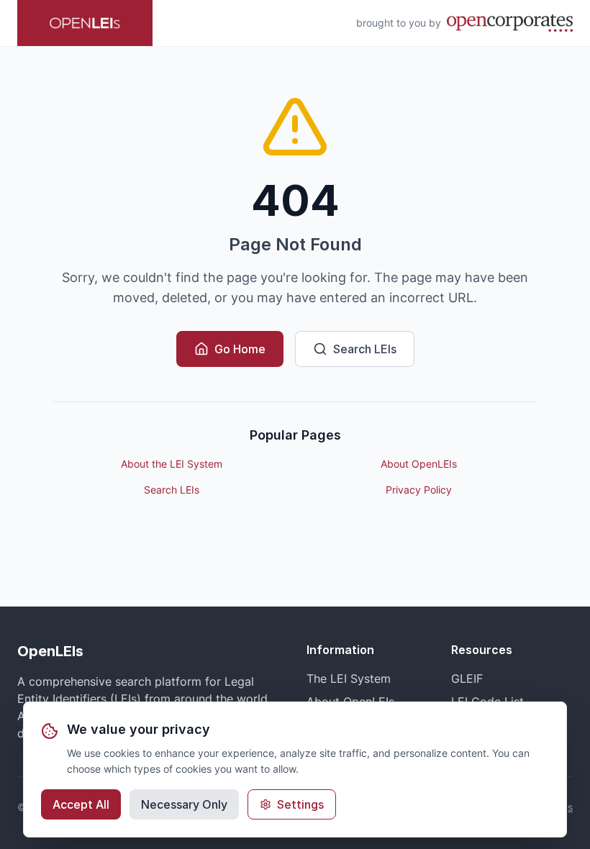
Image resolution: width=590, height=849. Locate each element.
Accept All (81, 804)
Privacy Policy (419, 489)
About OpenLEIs (419, 464)
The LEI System (349, 678)
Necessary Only (184, 804)
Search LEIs (364, 349)
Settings (300, 804)
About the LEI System (171, 464)
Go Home (240, 349)
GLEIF (467, 678)
